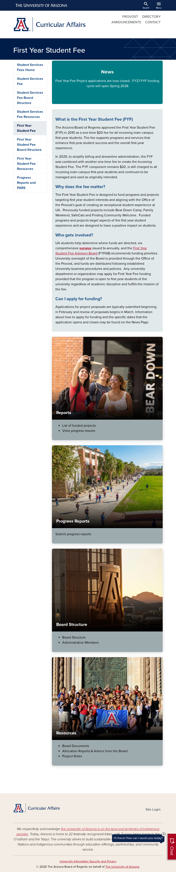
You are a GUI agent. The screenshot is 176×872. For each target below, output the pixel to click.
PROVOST (130, 17)
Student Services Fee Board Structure (30, 98)
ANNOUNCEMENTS (126, 22)
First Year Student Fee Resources (26, 163)
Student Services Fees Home (30, 67)
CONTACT (153, 22)
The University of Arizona (122, 867)
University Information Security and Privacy (88, 861)
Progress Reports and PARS (26, 182)
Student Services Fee (30, 81)
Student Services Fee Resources (30, 114)
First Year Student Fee (26, 128)
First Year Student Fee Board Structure (29, 144)
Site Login (153, 809)
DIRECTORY (151, 17)
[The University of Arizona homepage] (42, 5)
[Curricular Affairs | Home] (49, 24)
